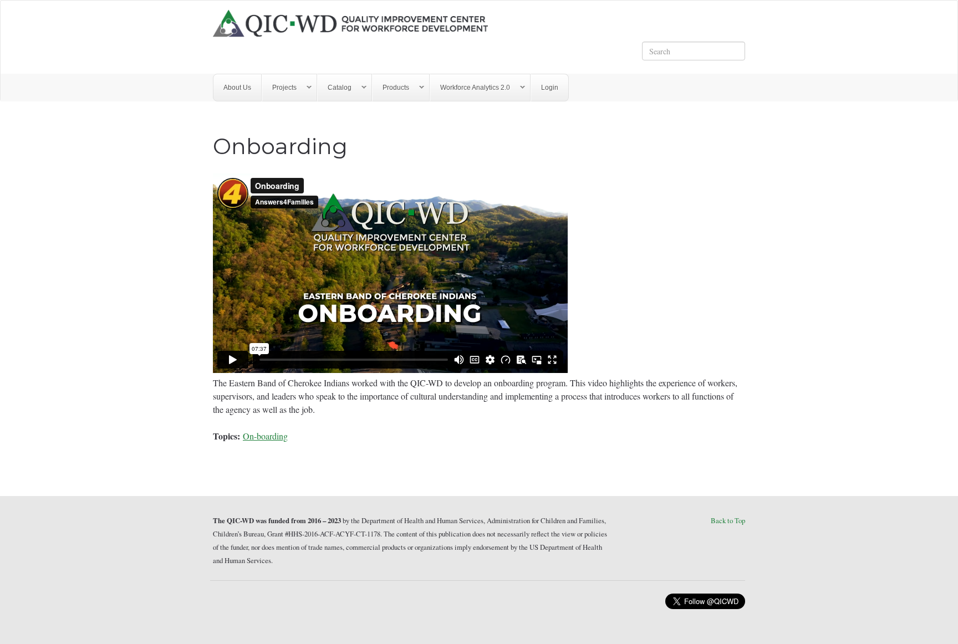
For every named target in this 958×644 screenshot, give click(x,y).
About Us (237, 87)
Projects (279, 88)
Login (549, 87)
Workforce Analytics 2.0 (470, 88)
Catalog (334, 88)
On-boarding (265, 436)
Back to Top (728, 520)
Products (391, 88)
